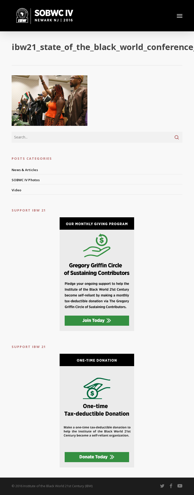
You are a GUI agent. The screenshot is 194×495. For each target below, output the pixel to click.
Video (16, 190)
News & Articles (25, 170)
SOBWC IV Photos (26, 180)
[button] (179, 15)
